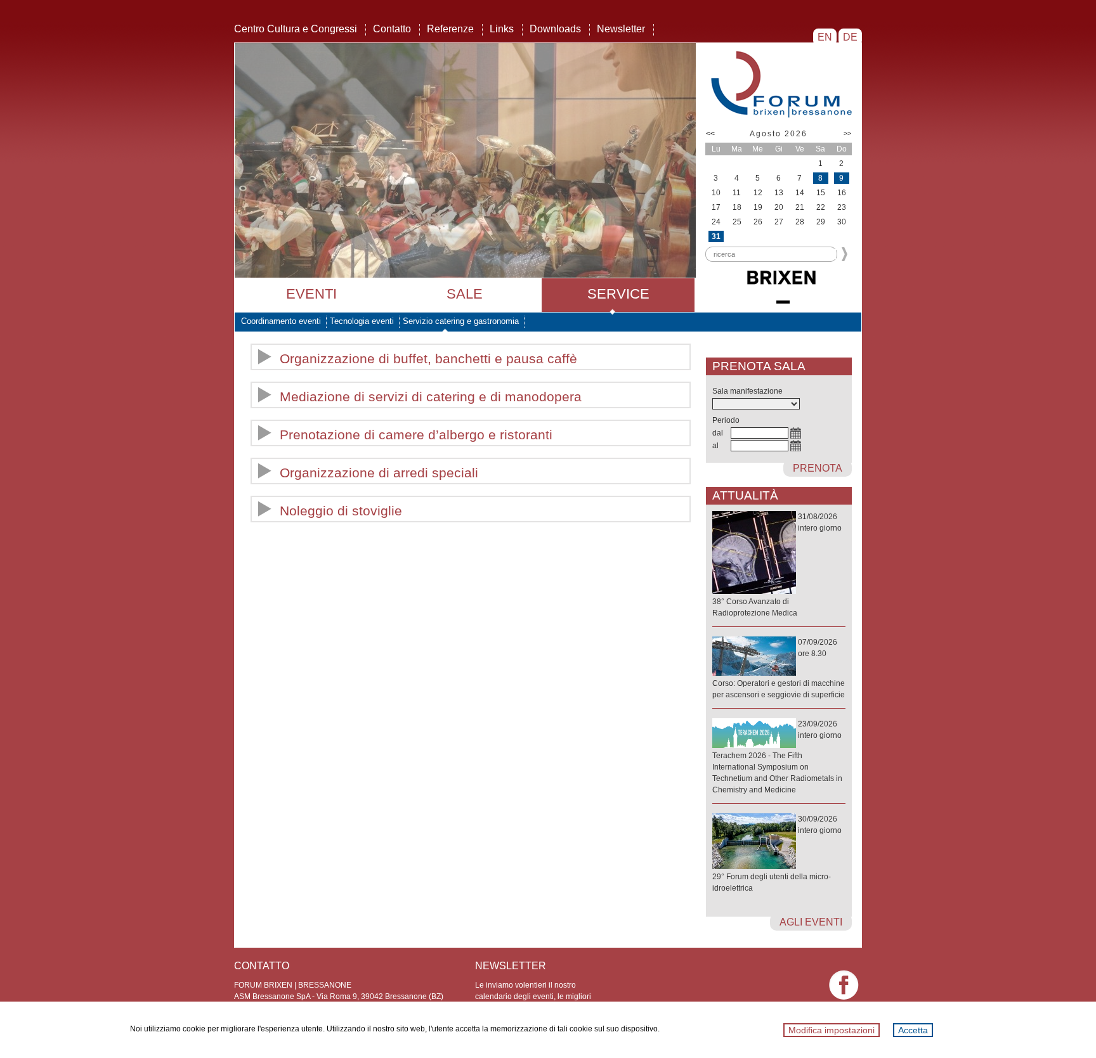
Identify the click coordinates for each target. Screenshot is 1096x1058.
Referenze (450, 28)
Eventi (311, 294)
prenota (817, 468)
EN (825, 37)
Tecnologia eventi (362, 321)
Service (618, 294)
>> (847, 133)
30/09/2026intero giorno (777, 854)
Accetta (913, 1030)
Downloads (555, 28)
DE (850, 37)
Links (502, 28)
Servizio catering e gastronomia (461, 321)
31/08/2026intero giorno (777, 564)
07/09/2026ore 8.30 (778, 668)
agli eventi (811, 922)
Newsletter (621, 28)
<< (710, 133)
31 (716, 236)
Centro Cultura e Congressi (295, 28)
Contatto (392, 28)
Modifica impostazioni (831, 1030)
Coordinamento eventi (281, 321)
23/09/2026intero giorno (777, 756)
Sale (465, 294)
